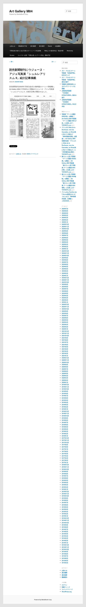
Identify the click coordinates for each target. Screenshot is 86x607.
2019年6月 (65, 398)
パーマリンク (34, 154)
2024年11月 (65, 253)
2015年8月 (65, 500)
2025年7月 (65, 235)
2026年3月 (65, 217)
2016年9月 (65, 471)
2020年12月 (65, 358)
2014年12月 (65, 518)
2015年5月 (65, 507)
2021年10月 (65, 336)
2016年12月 (65, 465)
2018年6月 (65, 425)
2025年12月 (65, 224)
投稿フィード (66, 587)
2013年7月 (65, 556)
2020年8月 (65, 367)
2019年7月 (65, 396)
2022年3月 (65, 324)
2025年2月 (65, 246)
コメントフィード (67, 589)
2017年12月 (65, 438)
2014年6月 (65, 531)
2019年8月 (65, 393)
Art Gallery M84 (21, 11)
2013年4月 (65, 563)
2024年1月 (65, 275)
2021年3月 (65, 351)
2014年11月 (65, 520)
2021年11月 (65, 333)
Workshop (70, 51)
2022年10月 (65, 309)
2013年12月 (65, 545)
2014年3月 (65, 538)
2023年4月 (65, 295)
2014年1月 (65, 543)
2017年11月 (65, 440)
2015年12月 (65, 491)
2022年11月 (65, 307)
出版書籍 (58, 46)
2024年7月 (65, 262)
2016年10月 (65, 469)
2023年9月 (65, 284)
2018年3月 (65, 431)
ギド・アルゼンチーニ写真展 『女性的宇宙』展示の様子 (69, 79)
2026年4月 (65, 215)
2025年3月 (65, 244)
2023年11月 (65, 280)
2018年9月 (65, 418)
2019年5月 (65, 400)
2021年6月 (65, 344)
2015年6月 (65, 505)
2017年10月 (65, 442)
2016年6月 (65, 478)
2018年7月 (65, 422)
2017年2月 (65, 460)
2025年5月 (65, 240)
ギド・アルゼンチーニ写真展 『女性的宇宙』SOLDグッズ (69, 73)
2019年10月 (65, 389)
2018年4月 (65, 429)
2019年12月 (65, 385)
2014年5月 (65, 534)
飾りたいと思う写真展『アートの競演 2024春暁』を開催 (69, 176)
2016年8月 (65, 474)
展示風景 (42, 46)
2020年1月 (65, 382)
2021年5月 (65, 347)
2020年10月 (65, 362)
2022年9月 (65, 311)
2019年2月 (65, 407)
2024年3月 (65, 271)
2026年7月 (65, 209)
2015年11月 (65, 494)
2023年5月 (65, 293)
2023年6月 (65, 291)
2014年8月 (65, 527)
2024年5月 (65, 267)
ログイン (64, 585)
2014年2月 (65, 540)
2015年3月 (65, 511)
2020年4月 (65, 376)
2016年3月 (65, 485)
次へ (54, 62)
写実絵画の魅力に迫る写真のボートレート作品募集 (25, 51)
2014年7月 (65, 529)
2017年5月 (65, 454)
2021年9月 (65, 338)
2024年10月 (65, 255)
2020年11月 (65, 360)
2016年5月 (65, 480)
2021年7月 (65, 342)
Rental (50, 46)
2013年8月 (65, 554)
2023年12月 (65, 278)
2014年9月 (65, 525)
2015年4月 (65, 509)
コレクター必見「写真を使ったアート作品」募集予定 (34, 55)
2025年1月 (65, 249)
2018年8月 (65, 420)
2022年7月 (65, 316)
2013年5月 (65, 560)
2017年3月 (65, 458)
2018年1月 (65, 436)
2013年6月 (65, 558)
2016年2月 (65, 487)
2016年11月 (65, 467)
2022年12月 (65, 304)
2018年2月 (65, 434)
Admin (28, 154)
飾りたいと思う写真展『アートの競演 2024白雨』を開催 (69, 158)
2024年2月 (65, 273)
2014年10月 (65, 523)
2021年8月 (65, 340)
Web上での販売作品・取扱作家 (53, 51)
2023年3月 (65, 298)
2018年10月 (65, 416)
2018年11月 (65, 413)
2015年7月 (65, 502)
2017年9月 (65, 445)
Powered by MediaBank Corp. (43, 600)
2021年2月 (65, 353)
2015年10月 (65, 496)
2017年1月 (65, 462)
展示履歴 (33, 46)
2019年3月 (65, 405)
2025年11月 (65, 226)
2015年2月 (65, 514)
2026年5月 (65, 213)
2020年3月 (65, 378)
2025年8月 (65, 233)
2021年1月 (65, 356)
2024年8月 (65, 260)
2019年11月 (65, 387)
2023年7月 (65, 289)
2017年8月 (65, 447)
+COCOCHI (65, 201)
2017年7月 (65, 449)
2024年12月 (65, 251)
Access (12, 55)
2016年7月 (65, 476)
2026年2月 (65, 220)
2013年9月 (65, 552)
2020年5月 (65, 373)
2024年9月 (65, 258)
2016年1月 (65, 489)
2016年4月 (65, 482)
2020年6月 (65, 371)
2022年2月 (65, 327)
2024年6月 (65, 264)
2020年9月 (65, 365)
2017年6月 (65, 451)
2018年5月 (65, 427)
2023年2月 (65, 300)
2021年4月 (65, 349)
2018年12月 (65, 411)
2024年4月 (65, 269)
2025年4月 (65, 242)
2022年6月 (65, 318)
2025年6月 (65, 238)
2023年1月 (65, 302)
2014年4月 (65, 536)
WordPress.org (67, 592)
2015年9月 (65, 498)
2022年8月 (65, 313)
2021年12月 (65, 331)
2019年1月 (65, 409)
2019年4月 (65, 402)
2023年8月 (65, 287)
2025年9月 (65, 231)
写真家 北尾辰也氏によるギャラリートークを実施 (69, 86)
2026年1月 (65, 222)
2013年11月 (65, 547)
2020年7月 (65, 369)
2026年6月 (65, 211)
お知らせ (12, 46)
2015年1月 (65, 516)
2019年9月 (65, 391)
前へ (11, 62)
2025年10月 (65, 229)
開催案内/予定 (22, 46)
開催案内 (64, 577)
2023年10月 (65, 282)
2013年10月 (65, 549)
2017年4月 (65, 456)
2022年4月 (65, 322)
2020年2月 (65, 380)
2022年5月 (65, 320)
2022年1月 (65, 329)
